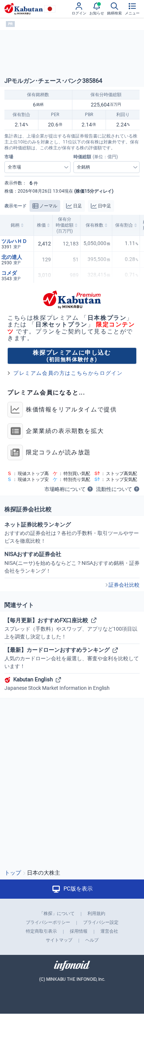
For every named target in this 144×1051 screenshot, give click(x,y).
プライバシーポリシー (48, 922)
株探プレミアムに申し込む (72, 355)
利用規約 (96, 913)
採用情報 (79, 931)
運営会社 (109, 931)
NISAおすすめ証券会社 (72, 562)
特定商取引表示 (41, 931)
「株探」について (57, 913)
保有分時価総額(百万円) (64, 225)
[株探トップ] (23, 9)
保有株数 (94, 225)
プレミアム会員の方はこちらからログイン (68, 373)
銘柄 (15, 225)
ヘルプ (92, 940)
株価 (41, 225)
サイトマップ (59, 940)
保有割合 (124, 225)
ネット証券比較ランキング (71, 532)
